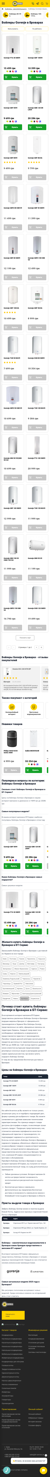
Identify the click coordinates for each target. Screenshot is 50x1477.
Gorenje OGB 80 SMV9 (36, 358)
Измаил (6, 994)
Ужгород (40, 964)
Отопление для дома (36, 1343)
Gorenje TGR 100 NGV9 (36, 408)
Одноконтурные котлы (10, 1373)
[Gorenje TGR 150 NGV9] (29, 521)
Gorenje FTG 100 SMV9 (36, 458)
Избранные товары (35, 1418)
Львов (21, 959)
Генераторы (6, 1400)
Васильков (37, 989)
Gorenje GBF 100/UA (11, 308)
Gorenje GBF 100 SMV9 (12, 508)
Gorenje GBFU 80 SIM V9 (13, 208)
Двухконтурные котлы (10, 1377)
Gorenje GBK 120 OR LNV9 (12, 1095)
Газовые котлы (7, 1365)
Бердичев (6, 998)
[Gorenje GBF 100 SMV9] (5, 521)
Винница (6, 964)
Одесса (34, 969)
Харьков (41, 959)
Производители (8, 1403)
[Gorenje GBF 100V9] (36, 71)
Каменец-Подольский (11, 979)
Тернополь (31, 959)
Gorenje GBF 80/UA (35, 158)
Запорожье (7, 969)
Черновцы (7, 984)
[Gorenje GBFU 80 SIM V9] (5, 221)
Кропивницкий (8, 989)
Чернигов (36, 979)
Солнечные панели (9, 1388)
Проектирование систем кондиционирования (11, 1421)
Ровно (42, 969)
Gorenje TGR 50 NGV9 (12, 358)
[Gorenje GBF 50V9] (12, 121)
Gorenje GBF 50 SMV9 (36, 208)
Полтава (13, 959)
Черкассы (26, 979)
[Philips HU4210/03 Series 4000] (5, 764)
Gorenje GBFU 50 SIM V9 (13, 408)
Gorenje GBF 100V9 (35, 58)
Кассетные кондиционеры (12, 1343)
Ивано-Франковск (21, 969)
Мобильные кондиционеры (12, 1354)
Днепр (21, 964)
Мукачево (15, 994)
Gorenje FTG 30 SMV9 (12, 58)
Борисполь (35, 998)
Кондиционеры (7, 1335)
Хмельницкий (24, 974)
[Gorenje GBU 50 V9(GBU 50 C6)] (5, 471)
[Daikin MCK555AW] (33, 764)
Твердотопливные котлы (11, 1369)
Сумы (5, 974)
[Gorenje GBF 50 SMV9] (29, 221)
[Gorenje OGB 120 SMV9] (29, 622)
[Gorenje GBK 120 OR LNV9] (36, 121)
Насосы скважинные (10, 1384)
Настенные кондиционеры (12, 1339)
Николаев (29, 984)
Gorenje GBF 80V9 (10, 158)
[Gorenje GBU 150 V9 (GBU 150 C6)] (5, 572)
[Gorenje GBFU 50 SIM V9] (5, 421)
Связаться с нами (10, 1315)
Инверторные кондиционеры (13, 1358)
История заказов (35, 1422)
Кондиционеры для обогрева (13, 1362)
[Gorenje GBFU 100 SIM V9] (29, 271)
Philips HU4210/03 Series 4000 (11, 752)
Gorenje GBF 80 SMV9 (12, 258)
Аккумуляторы (7, 1396)
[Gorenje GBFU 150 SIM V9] (5, 622)
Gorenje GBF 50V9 (10, 108)
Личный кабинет (34, 1414)
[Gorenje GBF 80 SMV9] (5, 271)
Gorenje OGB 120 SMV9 (36, 608)
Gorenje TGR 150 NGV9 (36, 508)
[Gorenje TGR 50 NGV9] (5, 371)
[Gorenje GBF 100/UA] (5, 321)
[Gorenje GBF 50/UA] (29, 321)
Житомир (30, 964)
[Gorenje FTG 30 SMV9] (12, 71)
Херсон (13, 974)
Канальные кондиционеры (12, 1346)
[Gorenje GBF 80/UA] (29, 171)
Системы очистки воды (37, 1352)
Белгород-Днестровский (31, 994)
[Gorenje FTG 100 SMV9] (29, 471)
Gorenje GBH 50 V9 (35, 558)
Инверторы (6, 1392)
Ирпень (20, 989)
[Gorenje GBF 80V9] (5, 171)
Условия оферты (34, 1425)
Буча (28, 989)
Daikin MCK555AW (32, 751)
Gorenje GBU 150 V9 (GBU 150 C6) (11, 559)
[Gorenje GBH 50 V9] (29, 572)
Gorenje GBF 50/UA (35, 308)
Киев (5, 959)
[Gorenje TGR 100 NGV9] (29, 421)
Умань (15, 998)
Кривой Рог (18, 984)
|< (8, 647)
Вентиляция (33, 1335)
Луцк (14, 964)
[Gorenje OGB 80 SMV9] (29, 371)
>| (41, 647)
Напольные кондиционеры (12, 1350)
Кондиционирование (36, 1339)
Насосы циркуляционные (11, 1381)
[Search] (42, 3)
